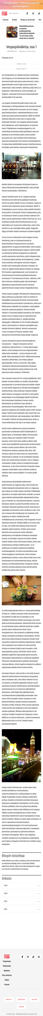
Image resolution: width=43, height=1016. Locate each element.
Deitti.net (8, 999)
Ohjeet (7, 980)
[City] (6, 956)
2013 (5, 901)
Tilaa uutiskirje (7, 975)
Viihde (14, 20)
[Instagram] (33, 13)
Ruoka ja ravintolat (28, 20)
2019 (5, 885)
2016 (5, 893)
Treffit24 (21, 1007)
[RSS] (39, 957)
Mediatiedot (7, 966)
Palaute (6, 984)
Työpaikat (7, 971)
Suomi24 (34, 999)
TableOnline (21, 999)
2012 (5, 909)
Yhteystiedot (7, 961)
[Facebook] (27, 13)
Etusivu (5, 20)
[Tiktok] (39, 13)
